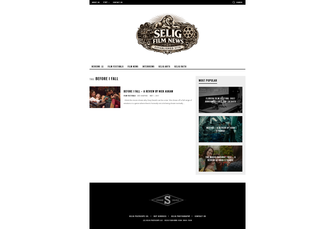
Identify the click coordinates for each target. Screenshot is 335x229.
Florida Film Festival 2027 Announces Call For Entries (220, 100)
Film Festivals (130, 95)
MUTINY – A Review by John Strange (220, 129)
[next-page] (238, 91)
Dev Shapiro (142, 96)
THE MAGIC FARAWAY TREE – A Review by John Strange (220, 159)
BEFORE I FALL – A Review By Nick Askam (148, 91)
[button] (237, 2)
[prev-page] (233, 91)
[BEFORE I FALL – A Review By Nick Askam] (105, 97)
